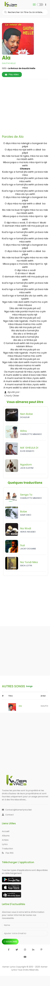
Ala (20, 705)
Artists (5, 840)
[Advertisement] (25, 106)
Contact (9, 814)
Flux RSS (9, 852)
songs (29, 686)
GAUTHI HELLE (9, 63)
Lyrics (5, 844)
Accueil (5, 831)
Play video (13, 74)
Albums (5, 835)
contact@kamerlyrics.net (18, 809)
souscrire (11, 941)
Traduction (7, 848)
